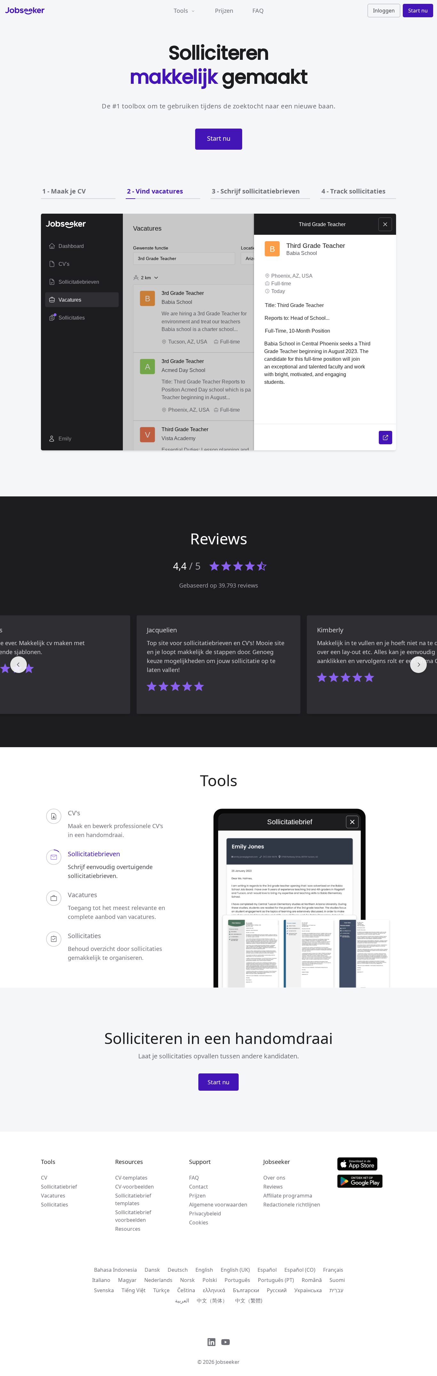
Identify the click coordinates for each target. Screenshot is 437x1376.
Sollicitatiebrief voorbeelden (133, 1216)
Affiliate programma (287, 1195)
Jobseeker (228, 1361)
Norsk (187, 1280)
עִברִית (336, 1290)
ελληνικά (214, 1290)
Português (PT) (276, 1280)
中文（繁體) (248, 1300)
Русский (277, 1290)
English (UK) (235, 1269)
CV (44, 1177)
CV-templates (131, 1177)
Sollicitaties (54, 1204)
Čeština (186, 1290)
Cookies (198, 1222)
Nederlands (158, 1280)
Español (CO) (299, 1269)
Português (237, 1280)
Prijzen (224, 10)
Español (267, 1269)
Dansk (152, 1269)
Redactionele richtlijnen (291, 1204)
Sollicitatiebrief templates (133, 1199)
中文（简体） (212, 1300)
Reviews (273, 1186)
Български (246, 1290)
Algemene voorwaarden (218, 1204)
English (204, 1269)
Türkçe (161, 1290)
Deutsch (178, 1269)
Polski (210, 1280)
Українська (308, 1290)
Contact (198, 1186)
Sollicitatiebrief (59, 1186)
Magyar (127, 1280)
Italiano (101, 1280)
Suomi (337, 1280)
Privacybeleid (205, 1213)
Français (333, 1269)
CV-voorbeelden (134, 1186)
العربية (182, 1300)
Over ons (274, 1177)
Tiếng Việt (134, 1290)
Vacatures (53, 1195)
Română (312, 1280)
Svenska (104, 1290)
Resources (127, 1228)
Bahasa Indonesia (115, 1269)
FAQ (258, 10)
